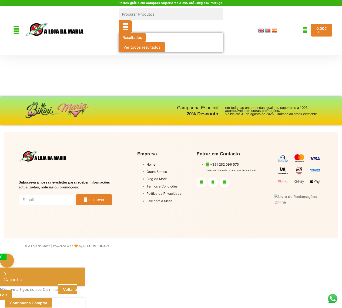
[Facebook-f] (201, 182)
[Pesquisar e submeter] (125, 26)
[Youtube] (224, 182)
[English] (261, 30)
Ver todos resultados (142, 47)
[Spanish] (275, 30)
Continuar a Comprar (28, 303)
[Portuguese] (268, 30)
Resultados (132, 37)
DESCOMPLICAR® (96, 246)
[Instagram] (213, 182)
